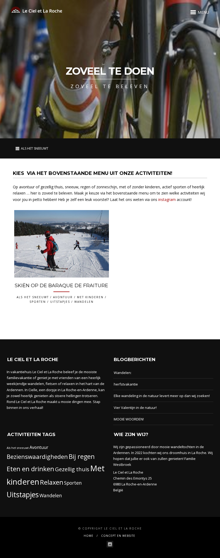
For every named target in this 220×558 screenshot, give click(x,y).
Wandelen (50, 495)
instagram (167, 199)
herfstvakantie (126, 384)
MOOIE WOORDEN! (129, 419)
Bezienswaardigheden (37, 456)
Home (88, 536)
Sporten (73, 483)
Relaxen (51, 482)
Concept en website (118, 536)
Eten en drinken (30, 468)
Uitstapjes (23, 494)
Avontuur (39, 447)
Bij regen (82, 456)
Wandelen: (122, 372)
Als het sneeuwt (18, 448)
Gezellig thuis (72, 469)
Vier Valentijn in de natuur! (135, 407)
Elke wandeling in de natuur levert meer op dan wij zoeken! (162, 395)
